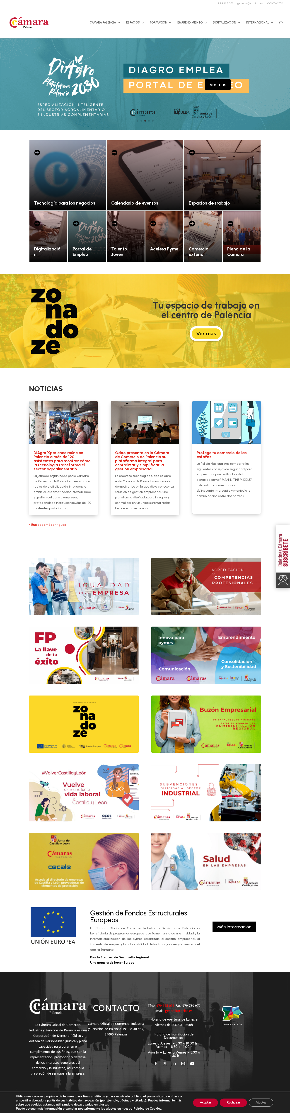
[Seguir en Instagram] (183, 1063)
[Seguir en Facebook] (156, 1063)
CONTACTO (275, 3)
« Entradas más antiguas (47, 525)
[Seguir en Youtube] (192, 1063)
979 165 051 (225, 3)
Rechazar (233, 1102)
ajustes (104, 1105)
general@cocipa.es (250, 3)
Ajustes (261, 1102)
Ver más (218, 84)
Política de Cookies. (147, 1108)
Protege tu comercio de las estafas (222, 454)
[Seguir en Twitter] (165, 1063)
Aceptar (205, 1102)
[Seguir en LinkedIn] (174, 1063)
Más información (234, 926)
